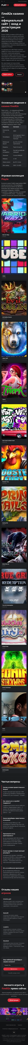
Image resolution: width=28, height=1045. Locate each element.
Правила (20, 1025)
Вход (19, 1)
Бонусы (19, 74)
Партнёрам (23, 1028)
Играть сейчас (7, 74)
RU (2, 1)
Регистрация (24, 1)
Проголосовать (14, 969)
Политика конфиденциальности (10, 1028)
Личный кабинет (20, 5)
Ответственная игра (11, 1025)
